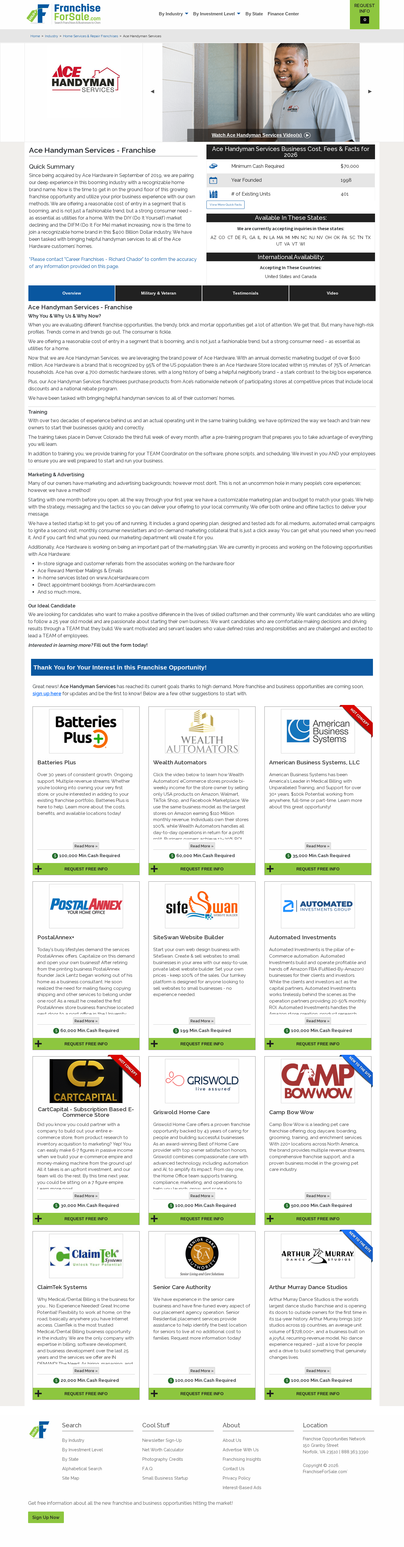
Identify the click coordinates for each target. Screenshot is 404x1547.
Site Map (70, 1478)
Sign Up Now (45, 1517)
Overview (71, 293)
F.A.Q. (147, 1468)
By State (254, 13)
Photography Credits (162, 1459)
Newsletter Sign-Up (162, 1440)
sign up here (47, 693)
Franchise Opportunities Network (334, 1438)
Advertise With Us (241, 1449)
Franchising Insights (242, 1459)
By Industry (171, 13)
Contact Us (234, 1468)
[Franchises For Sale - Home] (63, 14)
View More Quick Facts (226, 204)
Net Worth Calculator (163, 1449)
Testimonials (245, 293)
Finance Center (283, 13)
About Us (232, 1440)
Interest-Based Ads (242, 1487)
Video (332, 293)
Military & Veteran (158, 293)
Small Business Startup (165, 1478)
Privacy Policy (237, 1478)
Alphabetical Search (82, 1468)
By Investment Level (214, 13)
